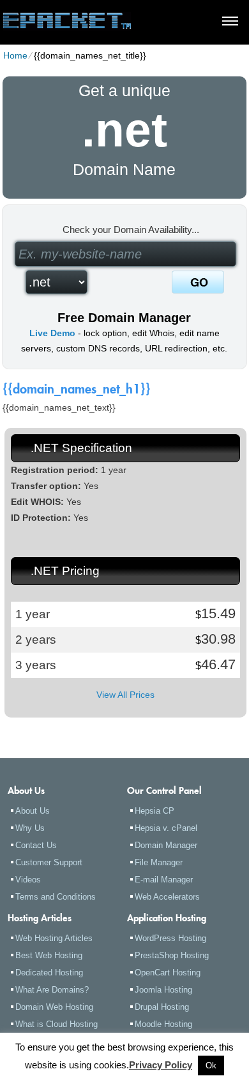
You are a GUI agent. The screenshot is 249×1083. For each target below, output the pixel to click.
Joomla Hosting (163, 990)
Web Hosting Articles (54, 938)
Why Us (30, 828)
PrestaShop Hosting (172, 955)
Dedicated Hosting (49, 972)
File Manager (159, 862)
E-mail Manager (164, 879)
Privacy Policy (160, 1064)
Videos (28, 879)
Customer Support (48, 862)
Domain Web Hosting (54, 1007)
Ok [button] (211, 1065)
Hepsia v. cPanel (166, 828)
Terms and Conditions (55, 897)
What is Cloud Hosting (56, 1024)
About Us (32, 811)
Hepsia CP (154, 811)
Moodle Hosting (163, 1024)
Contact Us (36, 845)
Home (15, 55)
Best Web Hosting (48, 955)
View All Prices (125, 695)
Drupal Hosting (162, 1007)
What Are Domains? (52, 990)
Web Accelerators (167, 897)
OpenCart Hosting (167, 972)
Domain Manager (166, 845)
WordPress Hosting (170, 938)
